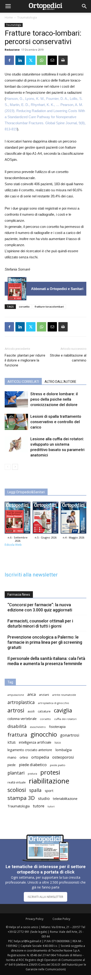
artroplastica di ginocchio (53, 703)
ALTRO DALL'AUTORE (60, 382)
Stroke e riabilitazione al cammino (68, 357)
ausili (31, 711)
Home (9, 17)
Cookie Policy (61, 919)
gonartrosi (69, 735)
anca (31, 694)
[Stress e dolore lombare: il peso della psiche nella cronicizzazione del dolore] (16, 399)
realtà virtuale (16, 782)
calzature (44, 711)
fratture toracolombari (49, 306)
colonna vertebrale (22, 718)
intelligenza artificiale (35, 742)
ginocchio (44, 734)
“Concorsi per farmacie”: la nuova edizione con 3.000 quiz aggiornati (39, 607)
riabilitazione (49, 781)
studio (44, 798)
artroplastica (21, 702)
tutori (51, 806)
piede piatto (57, 765)
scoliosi (16, 789)
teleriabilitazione (65, 798)
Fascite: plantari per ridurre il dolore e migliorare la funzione (25, 360)
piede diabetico (33, 764)
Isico (58, 742)
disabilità (17, 726)
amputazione (15, 694)
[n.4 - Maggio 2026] (73, 519)
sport (49, 790)
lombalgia (63, 749)
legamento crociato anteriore (29, 750)
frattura (17, 734)
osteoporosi (63, 757)
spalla (35, 790)
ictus (11, 742)
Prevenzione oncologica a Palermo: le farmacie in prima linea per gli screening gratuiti (44, 642)
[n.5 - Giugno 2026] (45, 519)
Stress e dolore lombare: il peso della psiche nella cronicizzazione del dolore (54, 399)
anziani (44, 695)
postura (32, 773)
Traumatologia (27, 17)
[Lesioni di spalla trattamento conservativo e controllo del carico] (16, 422)
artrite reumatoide (64, 694)
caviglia (63, 710)
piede (11, 765)
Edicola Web (13, 545)
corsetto (24, 306)
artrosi (15, 710)
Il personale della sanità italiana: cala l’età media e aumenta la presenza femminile (46, 661)
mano (11, 757)
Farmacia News (18, 594)
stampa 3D (21, 797)
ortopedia (40, 757)
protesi (50, 772)
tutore (38, 805)
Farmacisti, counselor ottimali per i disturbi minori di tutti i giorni (40, 623)
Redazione (12, 49)
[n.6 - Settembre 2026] (17, 288)
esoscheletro (38, 727)
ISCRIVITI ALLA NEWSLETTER (45, 897)
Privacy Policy (34, 919)
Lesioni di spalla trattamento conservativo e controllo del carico (55, 421)
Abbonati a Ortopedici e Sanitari (57, 289)
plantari (15, 772)
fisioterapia (57, 726)
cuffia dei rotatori (65, 719)
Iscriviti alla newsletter (31, 575)
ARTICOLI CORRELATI (23, 382)
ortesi (24, 757)
